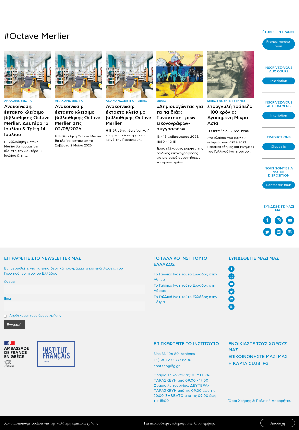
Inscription (278, 81)
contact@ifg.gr (167, 366)
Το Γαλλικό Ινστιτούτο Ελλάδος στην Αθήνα (185, 277)
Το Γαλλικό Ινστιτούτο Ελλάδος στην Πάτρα (185, 299)
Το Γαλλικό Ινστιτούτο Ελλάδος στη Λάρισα (184, 288)
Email (8, 298)
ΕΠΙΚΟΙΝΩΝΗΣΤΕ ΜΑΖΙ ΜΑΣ (257, 356)
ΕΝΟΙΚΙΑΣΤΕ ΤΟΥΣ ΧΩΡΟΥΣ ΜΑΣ (257, 347)
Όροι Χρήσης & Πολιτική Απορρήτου (259, 401)
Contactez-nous (278, 185)
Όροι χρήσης (204, 423)
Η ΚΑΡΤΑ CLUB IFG (248, 363)
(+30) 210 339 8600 (174, 360)
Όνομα (9, 282)
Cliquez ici (278, 146)
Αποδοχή (278, 423)
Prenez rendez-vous (278, 44)
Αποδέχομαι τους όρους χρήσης (34, 315)
